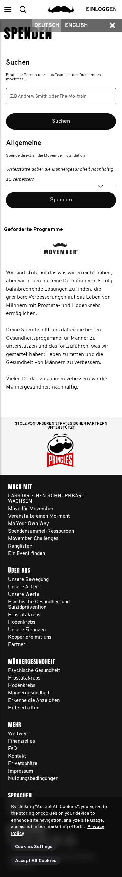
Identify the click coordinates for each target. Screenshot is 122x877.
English (76, 25)
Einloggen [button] (101, 9)
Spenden (61, 200)
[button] (7, 9)
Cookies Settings (34, 846)
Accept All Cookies (36, 860)
